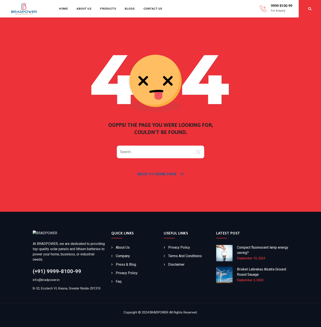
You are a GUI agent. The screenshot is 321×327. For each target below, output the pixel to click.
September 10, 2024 (251, 258)
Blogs (130, 8)
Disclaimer (176, 264)
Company (123, 256)
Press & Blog (126, 264)
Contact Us (152, 8)
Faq (118, 281)
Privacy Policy (127, 273)
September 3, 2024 (250, 280)
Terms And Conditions (185, 256)
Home (63, 8)
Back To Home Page (157, 174)
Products (108, 8)
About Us (83, 8)
